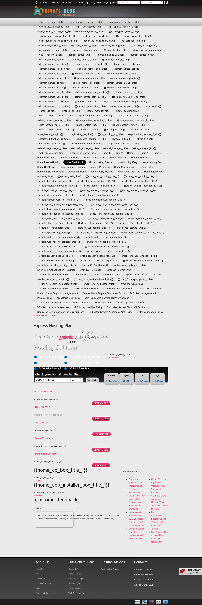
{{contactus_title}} (47, 111)
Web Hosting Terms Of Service (53, 274)
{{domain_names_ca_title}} (128, 92)
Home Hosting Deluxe (100, 162)
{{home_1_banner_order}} (120, 354)
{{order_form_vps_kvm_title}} (53, 279)
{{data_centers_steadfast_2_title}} (135, 120)
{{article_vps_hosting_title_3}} (53, 232)
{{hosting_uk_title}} (114, 129)
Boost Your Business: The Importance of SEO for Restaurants (135, 486)
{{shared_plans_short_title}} (124, 31)
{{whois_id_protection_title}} (90, 106)
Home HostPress (46, 167)
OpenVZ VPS (42, 407)
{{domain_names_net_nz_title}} (92, 101)
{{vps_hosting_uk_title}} (80, 134)
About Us (40, 569)
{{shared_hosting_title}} (50, 22)
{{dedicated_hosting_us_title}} (53, 139)
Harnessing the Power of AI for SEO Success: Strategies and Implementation (135, 519)
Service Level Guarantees (149, 288)
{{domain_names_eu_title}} (84, 87)
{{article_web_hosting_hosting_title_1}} (95, 232)
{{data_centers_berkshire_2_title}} (55, 129)
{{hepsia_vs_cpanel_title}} (51, 143)
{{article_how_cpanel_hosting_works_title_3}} (61, 204)
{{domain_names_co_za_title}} (53, 106)
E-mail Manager (75, 588)
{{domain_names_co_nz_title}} (53, 101)
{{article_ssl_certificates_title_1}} (96, 223)
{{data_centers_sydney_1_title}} (54, 120)
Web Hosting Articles (110, 569)
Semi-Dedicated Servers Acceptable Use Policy (119, 302)
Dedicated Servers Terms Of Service (126, 307)
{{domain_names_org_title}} (52, 73)
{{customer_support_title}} (124, 106)
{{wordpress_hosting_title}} (52, 45)
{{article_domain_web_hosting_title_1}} (99, 195)
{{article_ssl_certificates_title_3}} (55, 228)
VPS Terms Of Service (86, 288)
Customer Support (44, 583)
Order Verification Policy (150, 312)
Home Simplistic (77, 171)
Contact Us (40, 578)
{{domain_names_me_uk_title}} (121, 83)
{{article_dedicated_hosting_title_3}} (57, 185)
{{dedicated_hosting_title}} (89, 31)
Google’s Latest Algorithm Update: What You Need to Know (158, 486)
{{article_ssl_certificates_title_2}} (136, 223)
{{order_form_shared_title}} (106, 274)
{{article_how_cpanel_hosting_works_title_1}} (115, 204)
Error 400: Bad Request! (95, 265)
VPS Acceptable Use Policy (88, 307)
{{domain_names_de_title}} (85, 83)
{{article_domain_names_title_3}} (55, 195)
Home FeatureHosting (48, 162)
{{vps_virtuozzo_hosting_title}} (53, 26)
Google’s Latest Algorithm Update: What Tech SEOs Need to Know (159, 502)
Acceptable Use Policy (68, 298)
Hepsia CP (73, 569)
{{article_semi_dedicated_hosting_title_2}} (110, 214)
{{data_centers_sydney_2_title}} (129, 125)
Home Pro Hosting (124, 167)
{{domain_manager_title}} (85, 148)
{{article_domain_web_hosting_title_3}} (105, 199)
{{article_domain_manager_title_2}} (143, 185)
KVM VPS (41, 422)
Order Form (81, 274)
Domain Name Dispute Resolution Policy (104, 293)
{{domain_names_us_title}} (51, 83)
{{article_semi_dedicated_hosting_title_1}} (60, 214)
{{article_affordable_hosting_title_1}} (98, 260)
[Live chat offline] (190, 571)
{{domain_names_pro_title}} (125, 78)
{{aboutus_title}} (152, 106)
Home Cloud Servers (94, 157)
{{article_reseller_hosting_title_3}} (55, 260)
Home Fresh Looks (75, 162)
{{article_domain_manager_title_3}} (56, 190)
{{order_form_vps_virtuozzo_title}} (138, 256)
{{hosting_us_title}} (89, 129)
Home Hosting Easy (127, 162)
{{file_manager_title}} (144, 148)
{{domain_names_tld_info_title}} (54, 69)
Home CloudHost (70, 157)
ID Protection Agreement (143, 293)
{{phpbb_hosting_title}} (116, 50)
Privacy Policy (44, 298)
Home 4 (144, 153)
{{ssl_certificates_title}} (132, 40)
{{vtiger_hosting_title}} (49, 55)
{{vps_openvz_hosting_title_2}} (54, 31)
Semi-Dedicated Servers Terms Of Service (107, 298)
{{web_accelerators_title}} (51, 153)
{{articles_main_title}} (69, 176)
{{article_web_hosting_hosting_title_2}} (58, 237)
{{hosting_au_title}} (139, 129)
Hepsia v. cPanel (75, 574)
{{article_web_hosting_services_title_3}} (142, 232)
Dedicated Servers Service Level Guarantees (60, 312)
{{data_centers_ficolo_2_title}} (53, 125)
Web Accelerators (76, 593)
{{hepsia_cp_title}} (71, 111)
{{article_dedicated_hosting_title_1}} (95, 181)
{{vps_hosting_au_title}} (111, 134)
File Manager (74, 583)
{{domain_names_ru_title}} (51, 87)
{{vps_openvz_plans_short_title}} (133, 36)
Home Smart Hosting (128, 171)
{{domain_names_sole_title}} (52, 64)
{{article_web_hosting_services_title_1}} (58, 242)
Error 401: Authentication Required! (56, 270)
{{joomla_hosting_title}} (84, 45)
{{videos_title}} (146, 167)
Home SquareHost (153, 171)
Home (36, 315)
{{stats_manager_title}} (98, 111)
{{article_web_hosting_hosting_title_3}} (105, 237)
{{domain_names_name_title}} (53, 78)
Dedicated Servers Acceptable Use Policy (110, 312)
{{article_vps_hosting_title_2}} (131, 228)
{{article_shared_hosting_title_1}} (106, 218)
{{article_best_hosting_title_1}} (102, 176)
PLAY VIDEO (114, 358)
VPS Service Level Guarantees (53, 307)
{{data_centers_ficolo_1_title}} (95, 115)
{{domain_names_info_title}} (87, 73)
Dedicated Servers (46, 453)
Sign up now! (110, 2)
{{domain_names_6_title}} (116, 59)
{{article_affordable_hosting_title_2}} (143, 260)
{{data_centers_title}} (127, 111)
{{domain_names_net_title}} (127, 69)
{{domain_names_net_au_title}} (129, 97)
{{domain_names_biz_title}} (122, 73)
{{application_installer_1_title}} (86, 143)
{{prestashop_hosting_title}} (148, 50)
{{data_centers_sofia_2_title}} (91, 125)
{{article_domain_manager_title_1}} (100, 185)
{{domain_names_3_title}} (142, 55)
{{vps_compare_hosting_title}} (123, 22)
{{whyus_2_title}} (144, 139)
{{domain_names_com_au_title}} (90, 97)
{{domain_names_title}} (79, 55)
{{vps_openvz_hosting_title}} (122, 26)
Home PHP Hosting (100, 167)
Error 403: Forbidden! (91, 270)
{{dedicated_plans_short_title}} (98, 40)
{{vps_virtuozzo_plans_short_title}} (56, 36)
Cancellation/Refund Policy (117, 288)
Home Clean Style (46, 157)
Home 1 (106, 153)
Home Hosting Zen (152, 162)
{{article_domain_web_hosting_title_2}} (58, 199)
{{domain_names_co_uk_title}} (120, 87)
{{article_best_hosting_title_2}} (140, 176)
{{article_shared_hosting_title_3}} (55, 223)
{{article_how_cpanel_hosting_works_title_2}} (61, 209)
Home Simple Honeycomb (50, 171)
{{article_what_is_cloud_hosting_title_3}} (108, 251)
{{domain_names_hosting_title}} (90, 64)
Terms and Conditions (131, 284)
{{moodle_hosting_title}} (144, 45)
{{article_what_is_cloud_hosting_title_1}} (107, 246)
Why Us (39, 574)
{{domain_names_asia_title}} (52, 97)
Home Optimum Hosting (72, 167)
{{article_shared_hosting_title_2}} (146, 218)
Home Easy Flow (139, 157)
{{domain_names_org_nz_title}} (130, 101)
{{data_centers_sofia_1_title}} (133, 115)
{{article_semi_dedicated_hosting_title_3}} (60, 218)
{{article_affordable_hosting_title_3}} (57, 265)
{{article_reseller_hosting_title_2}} (96, 256)
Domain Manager (76, 578)
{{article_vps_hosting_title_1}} (94, 228)
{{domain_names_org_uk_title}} (92, 92)
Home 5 (157, 153)
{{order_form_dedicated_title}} (129, 265)
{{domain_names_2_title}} (110, 55)
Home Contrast (118, 157)
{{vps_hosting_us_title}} (50, 134)
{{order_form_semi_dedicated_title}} (93, 279)
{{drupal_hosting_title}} (113, 45)
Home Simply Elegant (101, 171)
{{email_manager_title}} (115, 148)
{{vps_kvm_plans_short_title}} (95, 36)
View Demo (39, 481)
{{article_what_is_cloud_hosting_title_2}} (59, 251)
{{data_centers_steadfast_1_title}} (55, 115)
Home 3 (131, 153)
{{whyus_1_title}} (121, 139)
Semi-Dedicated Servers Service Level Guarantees (63, 302)
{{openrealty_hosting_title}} (52, 50)
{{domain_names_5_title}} (83, 59)
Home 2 (118, 153)
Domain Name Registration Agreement (57, 293)
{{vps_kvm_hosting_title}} (89, 26)
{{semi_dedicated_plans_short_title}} (57, 40)
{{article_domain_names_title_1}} (97, 190)
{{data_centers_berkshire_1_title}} (94, 120)
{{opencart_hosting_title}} (85, 50)
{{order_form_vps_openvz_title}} (135, 279)
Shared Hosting (44, 391)
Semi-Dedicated (44, 438)
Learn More (101, 403)
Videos (38, 588)
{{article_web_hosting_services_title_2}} (106, 242)
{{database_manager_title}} (52, 148)
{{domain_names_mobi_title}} (90, 78)
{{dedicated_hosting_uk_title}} (91, 139)
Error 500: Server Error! (119, 270)
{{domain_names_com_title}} (92, 69)
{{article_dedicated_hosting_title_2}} (139, 181)
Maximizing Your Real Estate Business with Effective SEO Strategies (136, 502)
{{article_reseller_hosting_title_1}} (55, 256)
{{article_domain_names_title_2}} (138, 190)
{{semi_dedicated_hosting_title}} (85, 22)
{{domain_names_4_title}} (51, 59)
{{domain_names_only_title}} (127, 64)
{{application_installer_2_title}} (144, 134)
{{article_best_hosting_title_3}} (54, 181)
